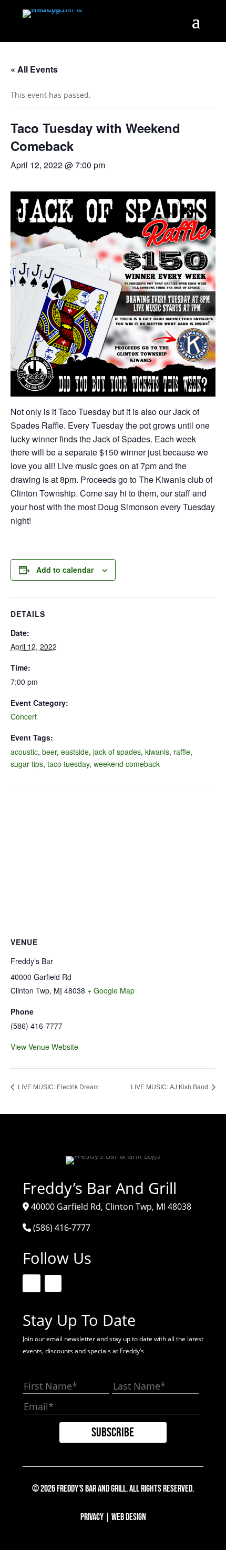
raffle (181, 751)
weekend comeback (127, 763)
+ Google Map (111, 990)
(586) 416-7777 (61, 1227)
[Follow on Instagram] (53, 1283)
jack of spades (117, 751)
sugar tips (27, 763)
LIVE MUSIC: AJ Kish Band (170, 1086)
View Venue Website (44, 1046)
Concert (24, 716)
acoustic (24, 751)
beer (49, 751)
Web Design (128, 1517)
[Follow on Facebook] (31, 1283)
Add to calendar (65, 569)
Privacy (92, 1517)
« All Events (34, 69)
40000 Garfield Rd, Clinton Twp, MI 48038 (111, 1206)
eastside (75, 751)
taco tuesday (68, 763)
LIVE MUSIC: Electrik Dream (57, 1086)
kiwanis (157, 751)
